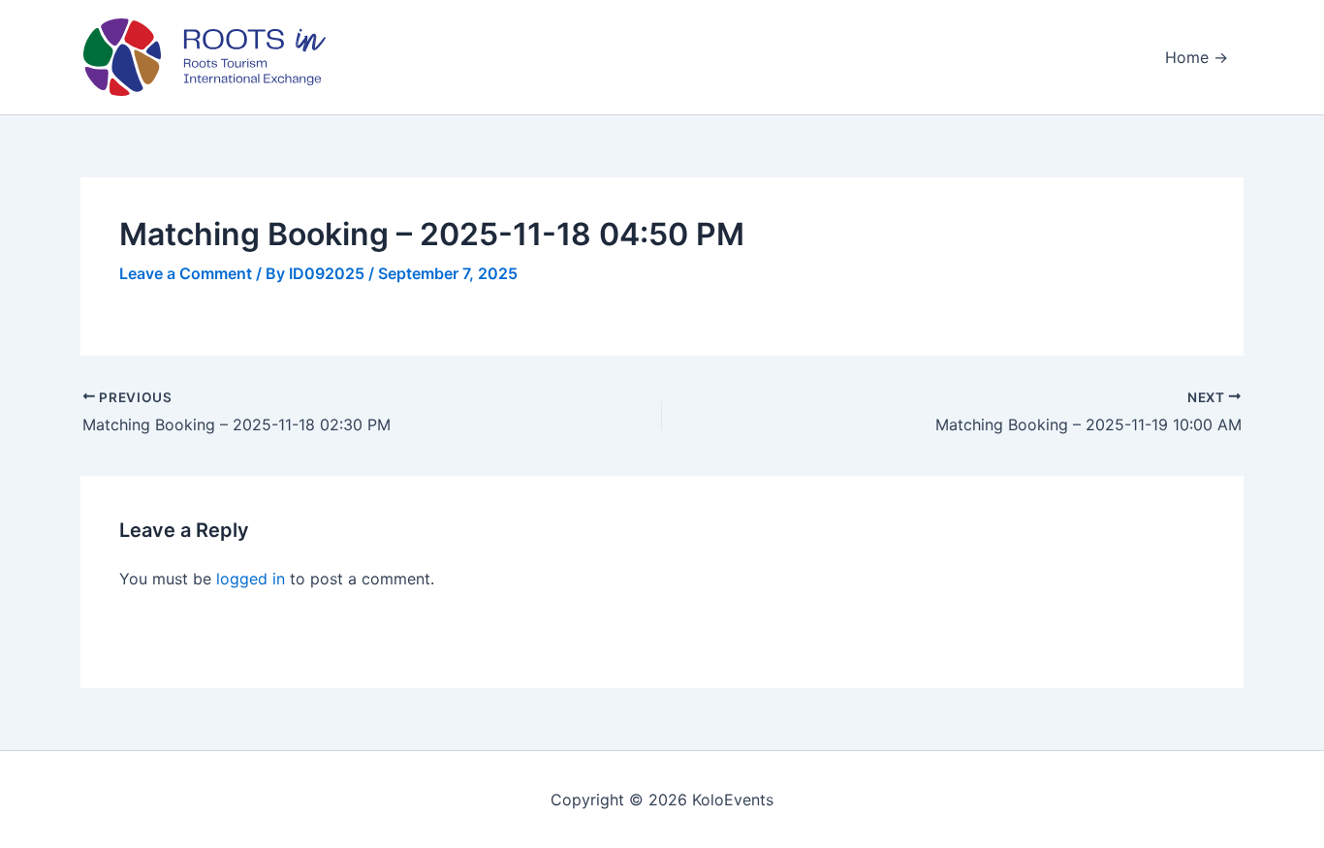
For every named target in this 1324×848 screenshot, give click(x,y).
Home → (1196, 57)
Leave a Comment (185, 273)
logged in (250, 578)
